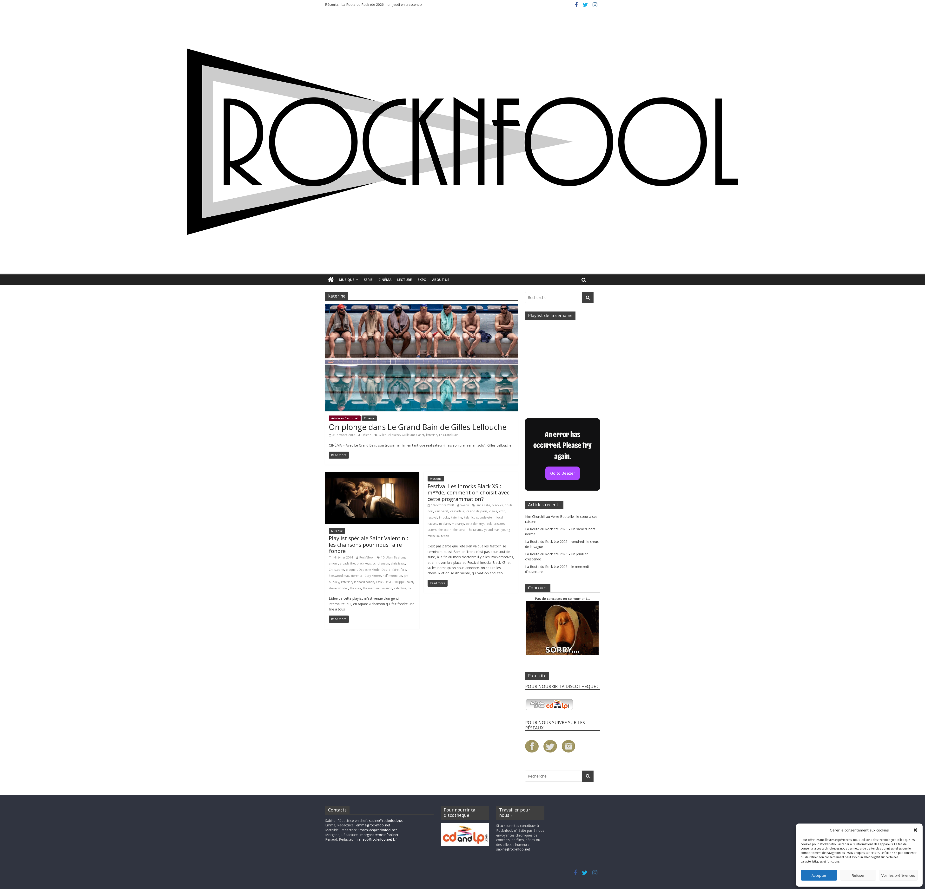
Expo (422, 279)
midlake (444, 524)
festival (432, 517)
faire (395, 570)
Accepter (819, 875)
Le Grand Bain (448, 435)
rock (489, 524)
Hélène (366, 435)
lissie (379, 582)
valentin (387, 588)
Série (368, 279)
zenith (445, 536)
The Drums (474, 530)
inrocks (444, 517)
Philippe (399, 582)
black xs (497, 505)
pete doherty (475, 524)
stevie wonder (338, 588)
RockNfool (366, 557)
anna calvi (483, 505)
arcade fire (347, 563)
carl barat (441, 511)
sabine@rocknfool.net (386, 820)
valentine (400, 588)
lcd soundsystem (483, 517)
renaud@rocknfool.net (374, 839)
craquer (351, 570)
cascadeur (457, 511)
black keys (364, 563)
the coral (459, 530)
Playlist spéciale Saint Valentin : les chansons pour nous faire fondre (368, 544)
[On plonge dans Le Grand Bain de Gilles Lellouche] (421, 307)
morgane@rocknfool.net (379, 834)
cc (374, 563)
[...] (395, 839)
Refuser (858, 875)
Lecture (404, 279)
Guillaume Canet (413, 435)
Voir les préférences (898, 875)
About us (440, 279)
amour (333, 563)
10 (382, 557)
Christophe (336, 570)
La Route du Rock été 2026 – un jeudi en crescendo (381, 4)
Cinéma (384, 279)
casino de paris (476, 511)
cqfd (502, 511)
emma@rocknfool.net (373, 825)
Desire (386, 570)
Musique (346, 279)
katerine (431, 435)
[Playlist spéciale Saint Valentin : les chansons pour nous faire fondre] (372, 474)
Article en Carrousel (344, 418)
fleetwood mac (339, 576)
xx (409, 588)
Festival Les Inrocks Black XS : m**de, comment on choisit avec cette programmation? (468, 492)
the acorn (444, 530)
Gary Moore (372, 576)
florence (357, 576)
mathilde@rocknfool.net (378, 830)
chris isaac (398, 563)
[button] (915, 830)
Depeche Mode (369, 570)
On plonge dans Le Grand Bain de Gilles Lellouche (418, 427)
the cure (355, 588)
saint (410, 582)
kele (466, 517)
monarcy (458, 524)
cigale (493, 511)
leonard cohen (364, 582)
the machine (371, 588)
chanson (383, 563)
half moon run (392, 576)
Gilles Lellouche (389, 435)
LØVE (388, 582)
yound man (492, 530)
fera (403, 570)
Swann (464, 505)
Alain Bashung (396, 557)
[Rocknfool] (462, 141)
